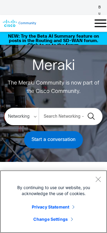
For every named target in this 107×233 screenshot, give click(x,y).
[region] (53, 201)
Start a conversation (53, 139)
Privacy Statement (50, 206)
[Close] (98, 179)
